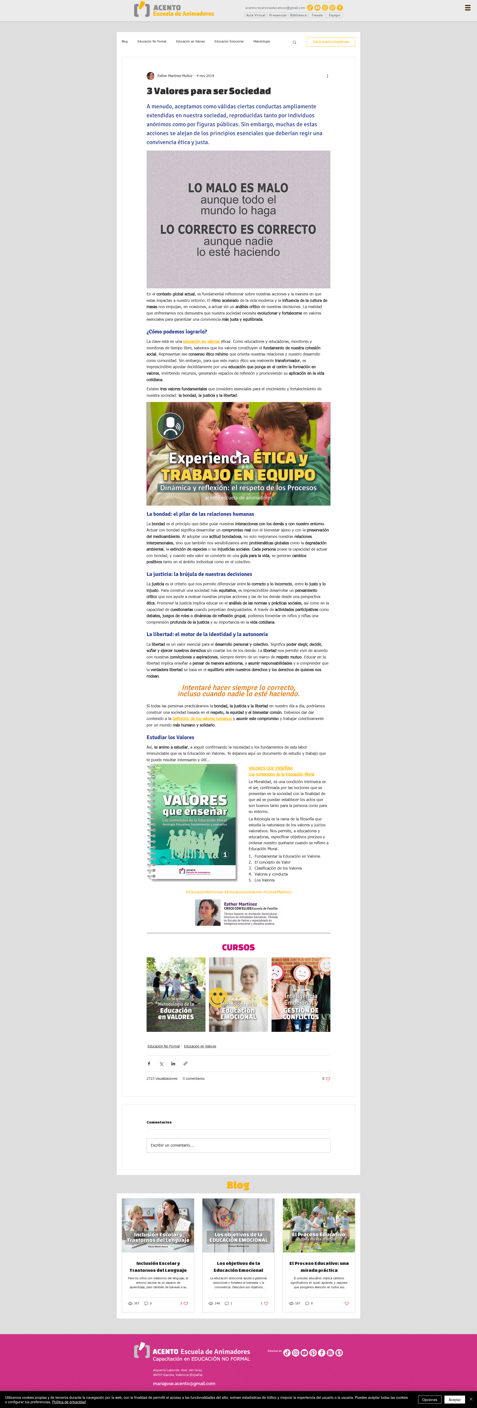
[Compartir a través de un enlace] (185, 1063)
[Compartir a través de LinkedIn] (173, 1063)
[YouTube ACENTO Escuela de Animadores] (317, 8)
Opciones (429, 1399)
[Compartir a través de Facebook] (149, 1063)
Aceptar (455, 1399)
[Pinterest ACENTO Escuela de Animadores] (332, 8)
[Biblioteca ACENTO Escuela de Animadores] (330, 1353)
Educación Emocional (229, 41)
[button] (467, 7)
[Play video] (238, 453)
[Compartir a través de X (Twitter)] (161, 1063)
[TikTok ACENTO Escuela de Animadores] (310, 8)
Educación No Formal (152, 41)
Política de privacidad (69, 1401)
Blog (125, 41)
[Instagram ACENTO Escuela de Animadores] (325, 8)
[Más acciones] (327, 76)
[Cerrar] (471, 1399)
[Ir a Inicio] (174, 9)
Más (255, 41)
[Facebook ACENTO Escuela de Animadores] (340, 8)
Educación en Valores (190, 41)
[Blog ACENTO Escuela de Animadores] (339, 1353)
